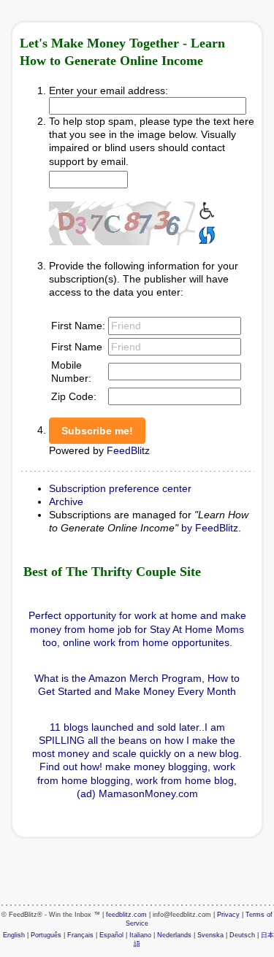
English (14, 935)
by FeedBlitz (209, 528)
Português (46, 935)
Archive (66, 501)
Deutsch (242, 935)
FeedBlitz (128, 450)
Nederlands (174, 935)
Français (80, 935)
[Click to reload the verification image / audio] (205, 233)
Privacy (228, 914)
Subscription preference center (120, 488)
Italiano (140, 935)
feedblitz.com (126, 914)
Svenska (210, 935)
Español (111, 935)
